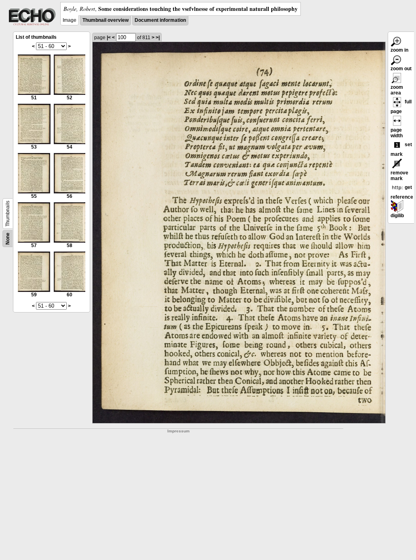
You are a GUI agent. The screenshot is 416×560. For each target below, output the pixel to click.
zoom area (397, 90)
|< (109, 37)
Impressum (178, 431)
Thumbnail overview (105, 20)
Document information (160, 20)
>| (158, 37)
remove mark (399, 175)
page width (397, 132)
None (8, 239)
